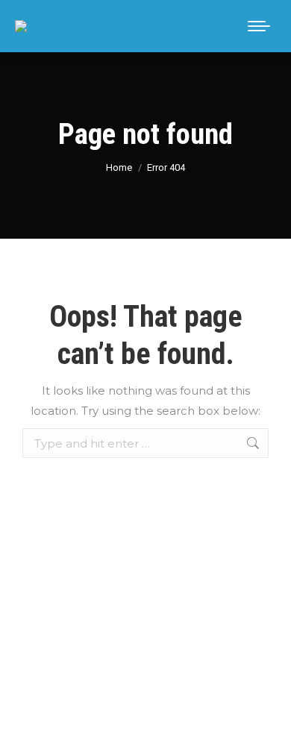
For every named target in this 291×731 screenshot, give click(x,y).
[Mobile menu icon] (259, 26)
